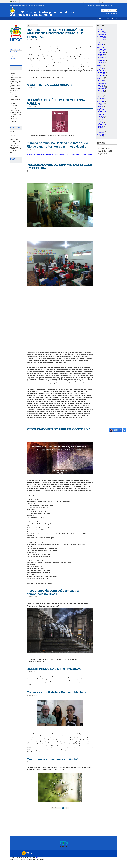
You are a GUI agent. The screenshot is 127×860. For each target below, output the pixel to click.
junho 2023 (100, 56)
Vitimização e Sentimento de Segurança (14, 120)
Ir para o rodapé (40, 5)
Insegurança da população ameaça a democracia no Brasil (53, 592)
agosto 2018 (100, 92)
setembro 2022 (101, 60)
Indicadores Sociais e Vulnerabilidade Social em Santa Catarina (16, 86)
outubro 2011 (100, 134)
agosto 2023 (100, 54)
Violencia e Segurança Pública (16, 115)
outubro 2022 (100, 59)
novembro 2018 (101, 88)
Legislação (103, 2)
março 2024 (100, 47)
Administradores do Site (111, 18)
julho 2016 (100, 118)
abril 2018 (99, 96)
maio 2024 (100, 44)
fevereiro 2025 (101, 36)
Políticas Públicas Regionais (14, 102)
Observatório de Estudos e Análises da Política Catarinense (16, 139)
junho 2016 (100, 119)
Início (11, 44)
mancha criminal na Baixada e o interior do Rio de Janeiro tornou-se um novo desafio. (57, 144)
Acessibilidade (90, 5)
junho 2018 (100, 93)
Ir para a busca (31, 5)
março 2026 (100, 31)
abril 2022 (99, 67)
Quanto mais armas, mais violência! (52, 759)
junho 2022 (100, 64)
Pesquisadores (14, 54)
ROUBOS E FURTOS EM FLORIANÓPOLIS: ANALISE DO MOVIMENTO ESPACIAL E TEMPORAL (57, 33)
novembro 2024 (101, 38)
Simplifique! (64, 2)
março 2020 (100, 80)
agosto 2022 (100, 62)
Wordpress (39, 857)
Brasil (15, 1)
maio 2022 (100, 65)
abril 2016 (99, 121)
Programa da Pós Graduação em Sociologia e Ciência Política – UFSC (15, 148)
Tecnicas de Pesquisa (15, 112)
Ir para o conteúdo (14, 5)
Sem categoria (14, 108)
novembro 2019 (101, 83)
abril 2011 (99, 137)
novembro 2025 (101, 34)
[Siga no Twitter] (109, 13)
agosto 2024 (100, 39)
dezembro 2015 (101, 124)
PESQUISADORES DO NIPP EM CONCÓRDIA (59, 429)
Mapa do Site (108, 5)
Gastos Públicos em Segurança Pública (15, 82)
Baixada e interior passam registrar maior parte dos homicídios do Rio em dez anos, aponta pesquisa (60, 154)
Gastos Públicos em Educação (15, 78)
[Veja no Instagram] (114, 13)
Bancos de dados (14, 47)
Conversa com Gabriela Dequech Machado (57, 692)
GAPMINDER (13, 131)
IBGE (11, 133)
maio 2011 (100, 136)
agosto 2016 (100, 116)
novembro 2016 (101, 113)
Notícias (34, 25)
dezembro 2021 (101, 72)
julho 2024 (100, 41)
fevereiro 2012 (101, 131)
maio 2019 (100, 85)
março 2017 (100, 110)
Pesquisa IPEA (13, 143)
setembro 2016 (101, 114)
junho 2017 (100, 105)
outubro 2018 (100, 90)
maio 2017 (100, 106)
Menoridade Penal (15, 90)
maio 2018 (100, 95)
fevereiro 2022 (101, 70)
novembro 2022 (101, 57)
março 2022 (100, 69)
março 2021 (100, 78)
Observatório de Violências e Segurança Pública (15, 98)
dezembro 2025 (101, 33)
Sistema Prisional (14, 110)
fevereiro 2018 (101, 98)
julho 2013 (100, 128)
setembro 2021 (101, 75)
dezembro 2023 (101, 49)
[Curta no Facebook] (106, 13)
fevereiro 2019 (101, 87)
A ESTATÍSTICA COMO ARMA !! (49, 84)
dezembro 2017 (101, 100)
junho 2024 (100, 42)
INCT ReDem (13, 136)
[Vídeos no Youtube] (111, 13)
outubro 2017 (100, 101)
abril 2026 (99, 29)
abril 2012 (99, 129)
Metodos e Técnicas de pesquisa (15, 93)
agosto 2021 (100, 77)
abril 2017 (99, 108)
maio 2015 (100, 126)
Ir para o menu (23, 5)
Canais (111, 2)
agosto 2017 (100, 103)
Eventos (12, 56)
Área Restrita (100, 18)
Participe (82, 2)
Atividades (12, 71)
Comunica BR (73, 2)
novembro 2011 (101, 132)
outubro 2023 (100, 51)
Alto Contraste (100, 5)
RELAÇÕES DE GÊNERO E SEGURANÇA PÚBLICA (56, 102)
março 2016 (100, 123)
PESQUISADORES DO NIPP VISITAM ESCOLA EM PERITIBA (59, 166)
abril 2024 (99, 46)
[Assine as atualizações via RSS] (116, 13)
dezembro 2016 (101, 111)
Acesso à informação (93, 2)
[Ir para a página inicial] (28, 25)
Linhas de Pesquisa (15, 49)
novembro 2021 (101, 74)
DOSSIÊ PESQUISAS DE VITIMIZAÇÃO (54, 668)
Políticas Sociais (14, 105)
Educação (12, 73)
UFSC (11, 152)
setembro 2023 (101, 52)
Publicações (13, 58)
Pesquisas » (13, 61)
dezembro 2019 (101, 82)
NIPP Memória (14, 51)
